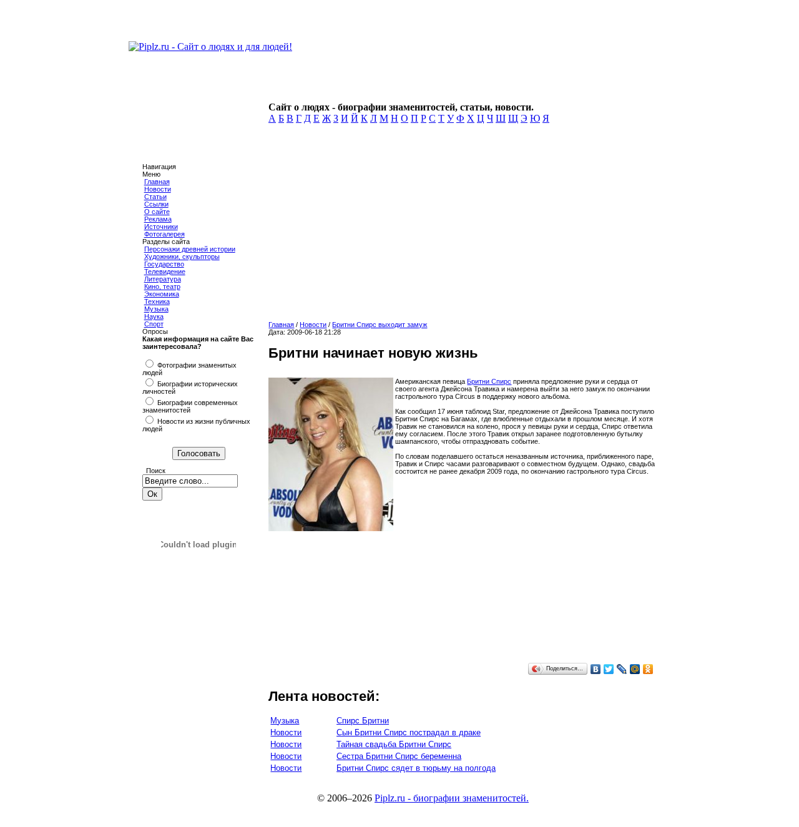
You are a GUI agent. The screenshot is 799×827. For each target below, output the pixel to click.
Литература (162, 279)
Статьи (155, 196)
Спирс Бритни (362, 720)
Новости (157, 189)
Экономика (161, 294)
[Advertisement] (459, 226)
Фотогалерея (164, 234)
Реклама (158, 219)
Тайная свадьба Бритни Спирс (393, 744)
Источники (161, 226)
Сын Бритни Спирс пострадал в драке (408, 732)
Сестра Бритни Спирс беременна (398, 756)
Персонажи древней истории (189, 249)
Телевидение (164, 271)
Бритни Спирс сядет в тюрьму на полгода (416, 768)
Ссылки (156, 204)
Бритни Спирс (489, 381)
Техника (157, 301)
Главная (157, 181)
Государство (164, 264)
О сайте (157, 211)
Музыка (156, 309)
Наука (154, 316)
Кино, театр (162, 286)
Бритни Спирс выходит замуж (379, 324)
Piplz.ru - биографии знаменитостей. (452, 798)
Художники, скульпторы (182, 256)
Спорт (154, 324)
